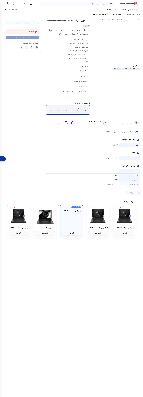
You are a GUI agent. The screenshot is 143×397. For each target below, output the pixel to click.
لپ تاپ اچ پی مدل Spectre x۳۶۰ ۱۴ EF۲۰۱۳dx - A (98, 228)
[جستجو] (111, 4)
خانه (138, 14)
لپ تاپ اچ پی (116, 69)
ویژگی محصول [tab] (134, 132)
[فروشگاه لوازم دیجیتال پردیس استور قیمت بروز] (128, 3)
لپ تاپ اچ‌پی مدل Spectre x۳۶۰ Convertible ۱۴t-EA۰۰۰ (71, 211)
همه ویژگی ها (68, 98)
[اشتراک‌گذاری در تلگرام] (37, 47)
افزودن (50, 110)
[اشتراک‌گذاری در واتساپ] (31, 47)
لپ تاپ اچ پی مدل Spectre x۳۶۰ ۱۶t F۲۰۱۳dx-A (45, 228)
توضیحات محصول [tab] (120, 132)
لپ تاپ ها (136, 69)
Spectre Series (131, 14)
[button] (117, 41)
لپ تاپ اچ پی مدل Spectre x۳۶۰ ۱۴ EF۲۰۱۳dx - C (18, 228)
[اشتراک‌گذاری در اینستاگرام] (26, 47)
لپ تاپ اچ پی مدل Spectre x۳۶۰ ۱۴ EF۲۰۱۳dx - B (124, 228)
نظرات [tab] (108, 132)
